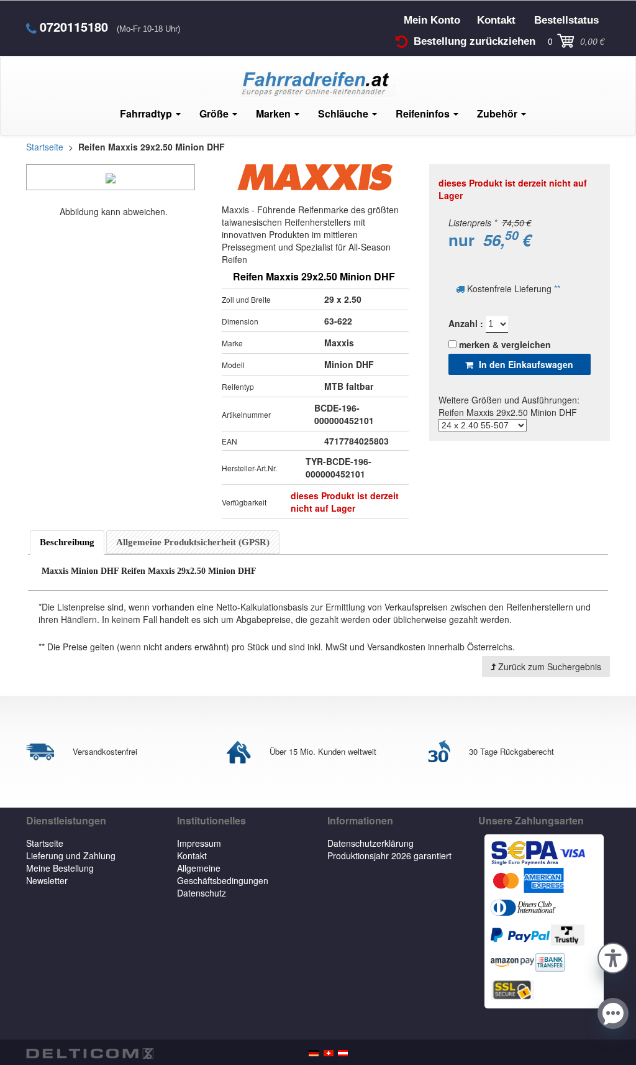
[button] (613, 956)
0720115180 (74, 26)
